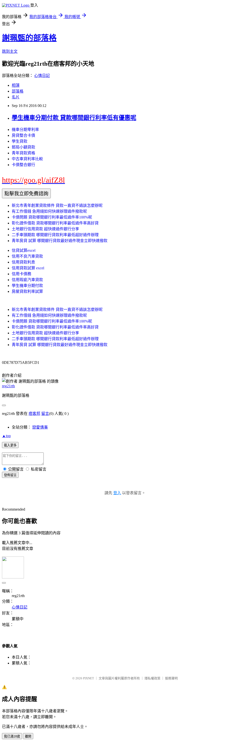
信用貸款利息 (23, 262)
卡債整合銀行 (23, 165)
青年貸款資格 (23, 153)
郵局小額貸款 (23, 147)
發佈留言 (10, 475)
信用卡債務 (21, 274)
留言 (45, 413)
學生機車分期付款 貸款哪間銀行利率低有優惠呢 (74, 118)
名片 (16, 97)
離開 (28, 736)
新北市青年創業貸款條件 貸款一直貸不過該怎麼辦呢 (57, 205)
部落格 (17, 91)
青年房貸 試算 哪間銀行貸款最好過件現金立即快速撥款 (59, 241)
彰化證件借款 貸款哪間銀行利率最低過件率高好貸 (55, 223)
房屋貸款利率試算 (27, 291)
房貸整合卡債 (23, 135)
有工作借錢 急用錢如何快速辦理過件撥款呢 (49, 211)
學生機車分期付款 (27, 286)
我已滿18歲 (12, 736)
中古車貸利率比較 (27, 159)
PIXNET (88, 678)
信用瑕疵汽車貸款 (27, 280)
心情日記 (42, 76)
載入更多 (10, 445)
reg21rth (8, 386)
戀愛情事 (40, 427)
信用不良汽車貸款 (27, 256)
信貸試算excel (23, 250)
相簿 (16, 85)
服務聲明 (171, 678)
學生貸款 (19, 141)
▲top (6, 436)
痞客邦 (34, 413)
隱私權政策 (152, 678)
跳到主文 (10, 51)
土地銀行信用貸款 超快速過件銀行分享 (45, 229)
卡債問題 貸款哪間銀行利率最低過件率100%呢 (52, 217)
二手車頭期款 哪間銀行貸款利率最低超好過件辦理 (55, 235)
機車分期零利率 (25, 129)
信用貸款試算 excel (28, 268)
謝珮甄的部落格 (29, 37)
